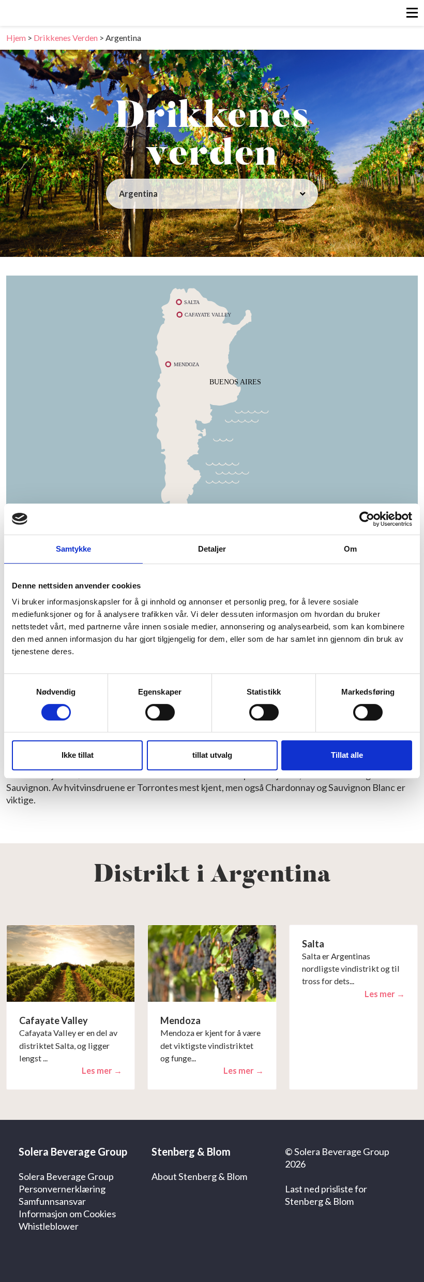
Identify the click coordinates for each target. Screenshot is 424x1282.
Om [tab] (350, 548)
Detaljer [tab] (212, 548)
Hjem (16, 37)
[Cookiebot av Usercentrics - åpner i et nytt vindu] (367, 519)
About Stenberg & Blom (199, 1176)
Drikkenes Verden (66, 37)
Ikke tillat (78, 755)
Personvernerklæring (62, 1188)
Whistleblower (49, 1226)
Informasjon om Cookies (67, 1213)
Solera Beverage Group (66, 1176)
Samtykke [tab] (74, 548)
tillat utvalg (212, 755)
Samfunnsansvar (52, 1201)
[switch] (160, 712)
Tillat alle (347, 755)
